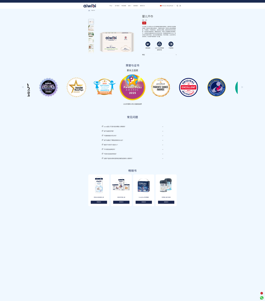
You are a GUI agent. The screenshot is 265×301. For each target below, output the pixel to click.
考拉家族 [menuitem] (124, 5)
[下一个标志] (242, 87)
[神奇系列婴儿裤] (121, 185)
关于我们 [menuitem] (117, 5)
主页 (89, 10)
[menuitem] (129, 6)
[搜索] (177, 5)
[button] (167, 6)
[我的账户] (180, 5)
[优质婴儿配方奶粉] (166, 185)
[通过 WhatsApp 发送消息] (261, 297)
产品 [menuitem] (111, 5)
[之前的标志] (23, 87)
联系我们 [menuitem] (136, 5)
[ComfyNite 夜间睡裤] (144, 185)
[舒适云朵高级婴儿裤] (99, 185)
